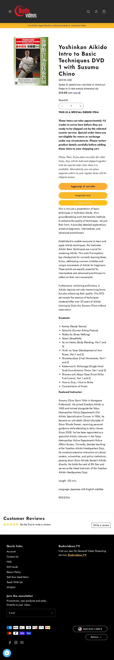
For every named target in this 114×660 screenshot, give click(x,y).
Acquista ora (83, 195)
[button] (10, 11)
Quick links (15, 546)
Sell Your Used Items (18, 577)
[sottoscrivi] (52, 613)
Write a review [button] (101, 525)
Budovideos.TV (69, 546)
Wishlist (11, 587)
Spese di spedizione (70, 84)
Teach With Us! (15, 582)
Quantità (63, 100)
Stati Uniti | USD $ (92, 629)
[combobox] (88, 13)
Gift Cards (12, 567)
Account (11, 551)
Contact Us (12, 556)
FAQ (9, 562)
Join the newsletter (20, 596)
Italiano (94, 637)
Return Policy (14, 572)
